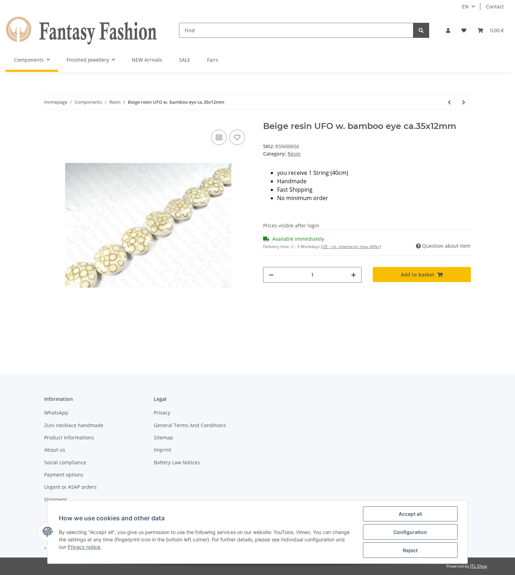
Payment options (63, 474)
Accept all (410, 514)
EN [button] (465, 6)
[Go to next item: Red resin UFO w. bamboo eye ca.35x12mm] (463, 102)
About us (54, 449)
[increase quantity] (353, 274)
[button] (448, 30)
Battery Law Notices (177, 462)
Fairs (212, 59)
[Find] (421, 30)
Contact (495, 6)
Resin (294, 153)
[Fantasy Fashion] (81, 30)
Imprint (162, 449)
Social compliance (65, 462)
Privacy (162, 412)
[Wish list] (464, 30)
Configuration (410, 532)
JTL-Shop (478, 566)
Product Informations (69, 437)
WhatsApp (56, 412)
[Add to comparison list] (219, 137)
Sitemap (163, 437)
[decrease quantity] (271, 274)
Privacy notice (84, 547)
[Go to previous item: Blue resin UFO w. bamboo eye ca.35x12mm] (449, 102)
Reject (410, 550)
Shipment (55, 499)
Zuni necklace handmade (73, 425)
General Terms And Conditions (190, 425)
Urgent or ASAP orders (70, 487)
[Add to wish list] (237, 137)
